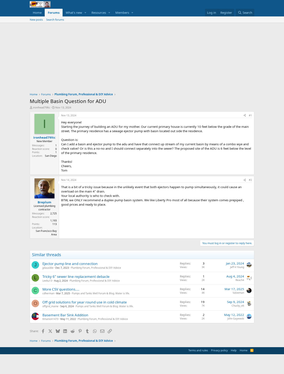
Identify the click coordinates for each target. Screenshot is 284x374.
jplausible (47, 268)
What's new (74, 12)
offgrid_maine (50, 306)
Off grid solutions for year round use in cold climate (84, 302)
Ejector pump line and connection (70, 263)
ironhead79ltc (41, 107)
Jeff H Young (237, 267)
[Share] (244, 115)
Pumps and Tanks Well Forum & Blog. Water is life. (101, 293)
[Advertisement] (142, 54)
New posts (36, 19)
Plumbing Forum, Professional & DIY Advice (96, 268)
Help (234, 350)
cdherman (48, 293)
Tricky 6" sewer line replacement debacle (76, 276)
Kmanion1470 (50, 319)
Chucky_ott (238, 305)
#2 (250, 180)
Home (37, 12)
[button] (85, 12)
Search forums (55, 19)
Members (122, 12)
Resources (98, 12)
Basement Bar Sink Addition (65, 315)
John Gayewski (235, 318)
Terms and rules (198, 350)
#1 (250, 115)
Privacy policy (219, 350)
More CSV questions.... (60, 289)
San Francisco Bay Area (46, 232)
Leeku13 (47, 280)
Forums (53, 12)
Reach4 (240, 280)
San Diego (51, 156)
